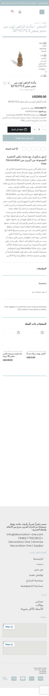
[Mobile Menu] (41, 12)
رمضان (38, 117)
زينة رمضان (35, 115)
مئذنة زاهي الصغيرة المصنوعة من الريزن (24, 183)
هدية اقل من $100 (27, 120)
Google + (28, 149)
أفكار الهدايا (15, 115)
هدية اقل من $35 (7, 351)
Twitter (38, 149)
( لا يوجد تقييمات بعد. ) (27, 89)
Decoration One (28, 248)
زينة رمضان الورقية (31, 351)
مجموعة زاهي (20, 117)
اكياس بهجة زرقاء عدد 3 (36, 353)
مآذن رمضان (30, 117)
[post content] (36, 338)
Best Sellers (24, 115)
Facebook (43, 149)
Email (24, 149)
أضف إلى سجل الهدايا (24, 138)
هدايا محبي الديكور (40, 120)
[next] (5, 83)
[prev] (9, 83)
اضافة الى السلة (17, 129)
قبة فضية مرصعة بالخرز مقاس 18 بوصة (12, 355)
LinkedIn (33, 149)
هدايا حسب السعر (9, 117)
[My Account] (6, 12)
